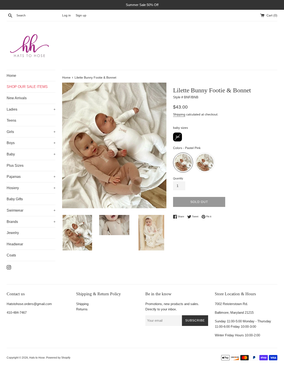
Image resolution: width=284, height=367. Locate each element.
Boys (11, 143)
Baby (11, 154)
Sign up (81, 15)
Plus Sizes (15, 165)
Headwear (15, 244)
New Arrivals (17, 98)
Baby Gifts (15, 199)
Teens (11, 120)
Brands (12, 222)
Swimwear (15, 210)
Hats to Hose (37, 357)
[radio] (177, 137)
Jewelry (13, 233)
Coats (11, 255)
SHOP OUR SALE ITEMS (27, 87)
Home (11, 75)
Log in (66, 15)
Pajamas (14, 177)
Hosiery (13, 188)
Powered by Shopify (58, 357)
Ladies (12, 109)
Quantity (178, 178)
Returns (82, 309)
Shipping (179, 114)
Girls (10, 132)
